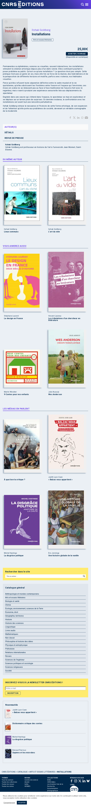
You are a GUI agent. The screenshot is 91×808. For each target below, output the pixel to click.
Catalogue (22, 772)
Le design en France (13, 318)
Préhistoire (9, 649)
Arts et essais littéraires (42, 40)
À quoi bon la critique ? (14, 480)
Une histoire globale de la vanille (63, 556)
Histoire (8, 619)
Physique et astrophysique (16, 645)
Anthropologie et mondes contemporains (22, 594)
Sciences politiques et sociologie (19, 663)
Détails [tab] (9, 132)
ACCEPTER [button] (21, 803)
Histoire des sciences (14, 623)
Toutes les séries (8, 786)
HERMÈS (27, 786)
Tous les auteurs (7, 780)
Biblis (49, 780)
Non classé (10, 638)
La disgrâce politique (13, 556)
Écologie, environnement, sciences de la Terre (24, 608)
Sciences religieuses (14, 667)
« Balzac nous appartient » (60, 480)
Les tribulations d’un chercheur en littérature (64, 319)
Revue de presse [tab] (14, 138)
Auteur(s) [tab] (11, 127)
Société (8, 671)
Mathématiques (11, 634)
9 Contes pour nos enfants (16, 394)
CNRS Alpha (51, 782)
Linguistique (10, 627)
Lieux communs (11, 232)
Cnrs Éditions (9, 772)
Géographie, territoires (14, 616)
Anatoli (27, 782)
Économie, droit (11, 612)
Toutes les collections (9, 782)
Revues (8, 656)
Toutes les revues (8, 784)
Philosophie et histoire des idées (19, 641)
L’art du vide (54, 232)
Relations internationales (15, 652)
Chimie (8, 605)
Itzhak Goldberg (41, 30)
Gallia (26, 784)
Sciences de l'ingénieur (14, 660)
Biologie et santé (12, 601)
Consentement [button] (9, 803)
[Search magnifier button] (84, 576)
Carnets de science (31, 780)
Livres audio (10, 630)
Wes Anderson (55, 394)
